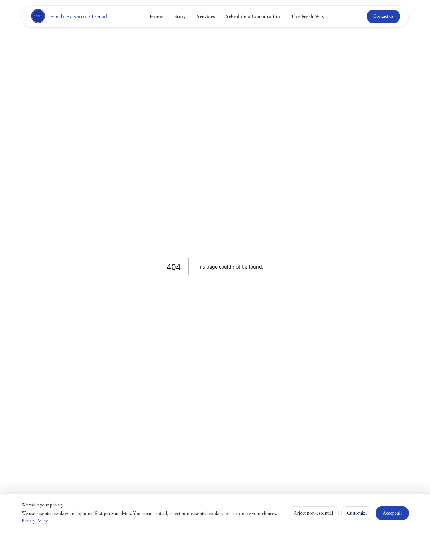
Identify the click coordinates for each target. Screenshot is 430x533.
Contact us (383, 16)
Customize (357, 513)
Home (157, 16)
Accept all (392, 513)
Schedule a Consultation (253, 16)
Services (206, 16)
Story (180, 16)
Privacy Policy (35, 521)
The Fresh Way (307, 16)
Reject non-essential (313, 513)
